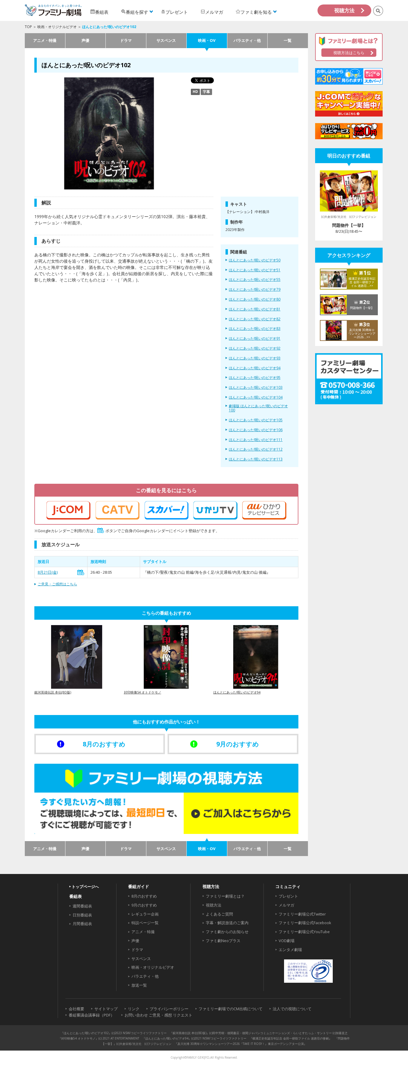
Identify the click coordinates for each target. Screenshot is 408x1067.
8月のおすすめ (144, 896)
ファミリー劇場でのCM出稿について (231, 1008)
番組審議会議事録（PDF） (91, 1015)
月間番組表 (82, 923)
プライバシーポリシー (169, 1008)
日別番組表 (82, 915)
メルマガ (286, 905)
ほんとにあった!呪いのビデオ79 (254, 289)
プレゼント (288, 896)
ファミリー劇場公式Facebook (305, 922)
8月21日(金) (48, 572)
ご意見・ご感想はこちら (57, 584)
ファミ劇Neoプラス (223, 940)
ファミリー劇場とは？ (225, 896)
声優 (85, 40)
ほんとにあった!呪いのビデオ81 (254, 309)
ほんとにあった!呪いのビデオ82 (254, 319)
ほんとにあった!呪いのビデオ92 (254, 348)
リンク (133, 1008)
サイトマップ (106, 1008)
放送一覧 (139, 985)
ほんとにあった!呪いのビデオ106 (256, 430)
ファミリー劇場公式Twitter (302, 914)
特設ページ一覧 (145, 922)
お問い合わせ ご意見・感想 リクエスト (158, 1015)
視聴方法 (344, 10)
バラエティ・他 (247, 40)
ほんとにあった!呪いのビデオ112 (256, 449)
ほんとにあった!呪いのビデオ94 (254, 368)
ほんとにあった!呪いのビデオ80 (254, 299)
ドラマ (126, 40)
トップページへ (85, 886)
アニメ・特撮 (44, 40)
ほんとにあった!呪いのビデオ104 (256, 397)
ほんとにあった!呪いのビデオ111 (256, 440)
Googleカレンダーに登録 (80, 572)
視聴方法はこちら (348, 52)
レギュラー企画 (145, 914)
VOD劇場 (287, 940)
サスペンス (166, 40)
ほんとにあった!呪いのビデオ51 (254, 270)
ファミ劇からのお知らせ (227, 931)
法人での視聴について (292, 1008)
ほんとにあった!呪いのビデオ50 (254, 260)
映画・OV (206, 40)
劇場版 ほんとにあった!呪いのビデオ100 (258, 408)
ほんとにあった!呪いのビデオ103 (256, 387)
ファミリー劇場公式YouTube (304, 931)
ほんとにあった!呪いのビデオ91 (254, 338)
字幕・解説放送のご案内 (227, 922)
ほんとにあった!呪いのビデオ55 (254, 280)
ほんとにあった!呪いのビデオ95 (254, 378)
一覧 (288, 40)
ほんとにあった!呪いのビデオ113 (256, 459)
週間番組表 (82, 906)
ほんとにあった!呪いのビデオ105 (256, 420)
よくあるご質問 (219, 914)
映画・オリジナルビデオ (57, 26)
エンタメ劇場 (290, 949)
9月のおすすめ (144, 905)
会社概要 (76, 1008)
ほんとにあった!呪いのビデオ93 (254, 358)
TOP (28, 26)
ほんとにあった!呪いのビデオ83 (254, 329)
